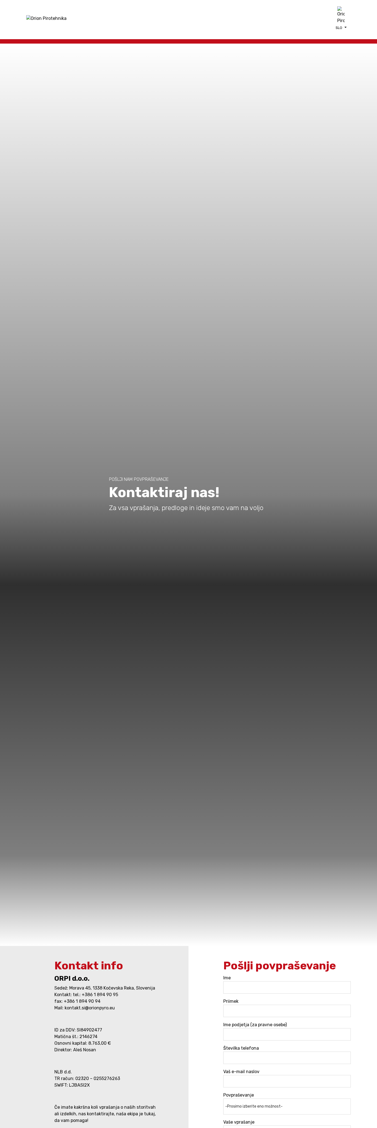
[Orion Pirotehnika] (46, 18)
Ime (227, 977)
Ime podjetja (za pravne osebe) (255, 1024)
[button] (341, 27)
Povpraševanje (238, 1095)
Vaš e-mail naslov (241, 1071)
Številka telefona (241, 1048)
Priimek (230, 1001)
